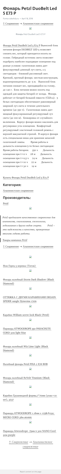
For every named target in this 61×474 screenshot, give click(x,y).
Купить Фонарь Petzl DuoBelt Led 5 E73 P (26, 177)
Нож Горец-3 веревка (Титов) (19, 265)
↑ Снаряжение (11, 23)
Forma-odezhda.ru (11, 18)
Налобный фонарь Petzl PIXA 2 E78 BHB (25, 364)
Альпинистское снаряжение (38, 23)
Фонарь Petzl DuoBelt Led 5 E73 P (21, 45)
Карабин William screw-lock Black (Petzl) (26, 314)
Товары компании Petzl (15, 240)
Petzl (5, 203)
